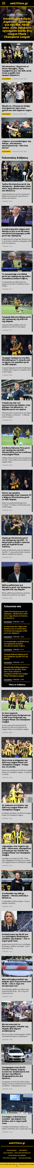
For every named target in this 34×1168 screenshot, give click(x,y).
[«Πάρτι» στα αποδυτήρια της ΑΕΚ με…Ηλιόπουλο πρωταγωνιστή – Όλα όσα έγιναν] (17, 128)
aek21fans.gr (17, 1143)
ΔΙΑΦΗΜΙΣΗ (23, 1150)
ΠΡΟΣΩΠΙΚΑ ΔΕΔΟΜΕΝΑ (17, 1155)
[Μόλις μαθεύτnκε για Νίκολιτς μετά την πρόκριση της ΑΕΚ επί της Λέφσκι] (17, 572)
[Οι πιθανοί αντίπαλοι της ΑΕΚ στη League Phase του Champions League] (17, 792)
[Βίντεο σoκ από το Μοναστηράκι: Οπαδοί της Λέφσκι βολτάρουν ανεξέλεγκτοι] (17, 1011)
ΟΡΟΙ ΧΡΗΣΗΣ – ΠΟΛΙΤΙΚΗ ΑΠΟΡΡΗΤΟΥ (17, 1153)
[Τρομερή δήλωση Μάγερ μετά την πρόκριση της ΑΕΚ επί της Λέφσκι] (17, 304)
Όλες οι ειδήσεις (17, 685)
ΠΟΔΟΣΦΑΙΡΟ (6, 79)
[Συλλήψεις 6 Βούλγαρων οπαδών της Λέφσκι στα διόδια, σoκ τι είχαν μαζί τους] (17, 1104)
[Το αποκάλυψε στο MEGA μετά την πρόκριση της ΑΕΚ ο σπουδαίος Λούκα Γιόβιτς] (17, 261)
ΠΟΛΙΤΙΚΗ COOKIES (9, 1158)
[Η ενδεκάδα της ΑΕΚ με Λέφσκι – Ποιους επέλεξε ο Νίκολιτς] (17, 880)
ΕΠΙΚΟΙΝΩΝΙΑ (12, 1150)
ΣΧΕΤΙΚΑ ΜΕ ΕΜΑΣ (25, 1158)
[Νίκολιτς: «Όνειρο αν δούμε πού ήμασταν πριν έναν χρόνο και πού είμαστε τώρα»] (17, 92)
